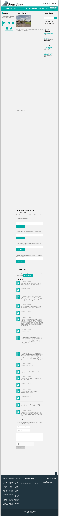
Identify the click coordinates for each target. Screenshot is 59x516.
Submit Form (20, 226)
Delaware (16, 483)
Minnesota (11, 491)
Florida (16, 485)
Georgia (5, 486)
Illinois (11, 487)
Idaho (5, 487)
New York (5, 498)
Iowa (17, 486)
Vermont (5, 503)
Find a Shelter (53, 7)
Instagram (11, 29)
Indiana (16, 487)
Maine (17, 490)
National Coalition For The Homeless (29, 481)
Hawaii (11, 486)
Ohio (11, 498)
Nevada (16, 496)
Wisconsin (17, 503)
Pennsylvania (11, 499)
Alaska (5, 481)
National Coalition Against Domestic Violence (29, 483)
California (11, 482)
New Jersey (5, 496)
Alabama (11, 481)
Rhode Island (16, 499)
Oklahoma (16, 498)
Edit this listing (27, 275)
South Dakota (11, 500)
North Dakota (5, 494)
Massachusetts (5, 490)
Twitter (7, 29)
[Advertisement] (8, 50)
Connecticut (5, 483)
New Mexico (11, 496)
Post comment (21, 447)
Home (44, 3)
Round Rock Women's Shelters (43, 8)
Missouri (16, 491)
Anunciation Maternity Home (48, 33)
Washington (11, 503)
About (48, 3)
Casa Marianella (46, 38)
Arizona (5, 482)
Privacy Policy (29, 513)
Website (4, 24)
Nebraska (11, 494)
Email (9, 24)
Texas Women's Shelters (32, 8)
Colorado (16, 482)
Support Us (54, 3)
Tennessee (16, 500)
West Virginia (5, 504)
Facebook (13, 24)
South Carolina (5, 500)
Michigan (5, 491)
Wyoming (11, 504)
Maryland (11, 490)
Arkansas (16, 481)
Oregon (5, 499)
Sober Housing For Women (49, 26)
